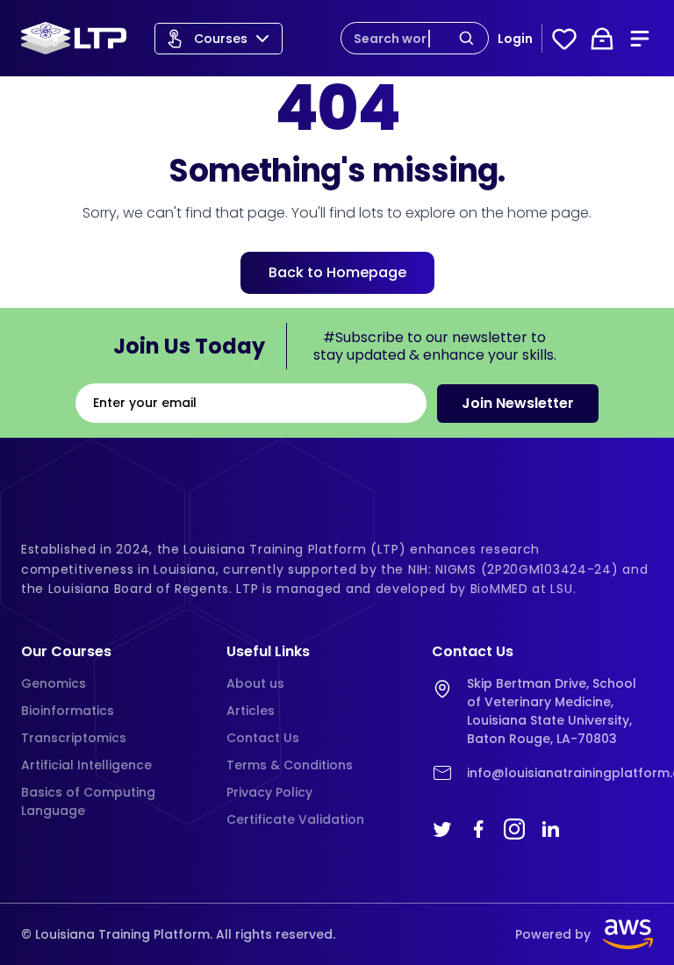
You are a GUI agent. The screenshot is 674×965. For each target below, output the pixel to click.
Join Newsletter (518, 403)
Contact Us (262, 738)
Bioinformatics (67, 710)
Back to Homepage (337, 272)
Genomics (53, 683)
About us (255, 683)
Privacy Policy (269, 792)
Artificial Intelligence (86, 765)
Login (515, 38)
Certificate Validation (295, 819)
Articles (250, 710)
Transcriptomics (73, 738)
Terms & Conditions (289, 765)
